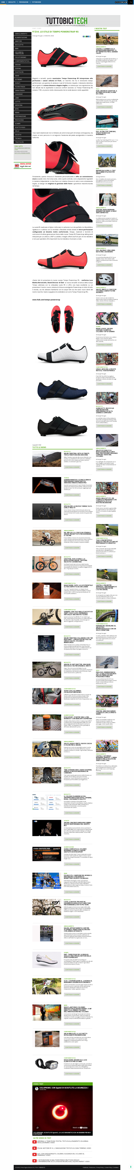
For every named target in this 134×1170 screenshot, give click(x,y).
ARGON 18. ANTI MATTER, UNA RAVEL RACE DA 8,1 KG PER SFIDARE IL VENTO (77, 665)
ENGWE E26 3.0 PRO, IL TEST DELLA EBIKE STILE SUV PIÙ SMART (106, 172)
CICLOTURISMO (20, 57)
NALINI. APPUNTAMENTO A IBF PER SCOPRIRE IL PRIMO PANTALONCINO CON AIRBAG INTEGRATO (77, 929)
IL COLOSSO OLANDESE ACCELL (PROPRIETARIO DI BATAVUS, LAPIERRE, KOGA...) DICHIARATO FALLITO (78, 797)
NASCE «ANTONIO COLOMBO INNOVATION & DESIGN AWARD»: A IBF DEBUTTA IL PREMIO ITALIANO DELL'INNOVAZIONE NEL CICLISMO (78, 1009)
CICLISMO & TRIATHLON (19, 53)
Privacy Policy (100, 1167)
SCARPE (17, 124)
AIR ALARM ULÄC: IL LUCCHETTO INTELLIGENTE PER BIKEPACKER (75, 1034)
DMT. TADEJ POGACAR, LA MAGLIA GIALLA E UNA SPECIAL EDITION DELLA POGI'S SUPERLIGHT (77, 955)
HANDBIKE (19, 94)
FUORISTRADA (20, 87)
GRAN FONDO (20, 91)
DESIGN (18, 65)
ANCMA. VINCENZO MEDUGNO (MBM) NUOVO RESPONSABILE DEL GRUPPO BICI (77, 824)
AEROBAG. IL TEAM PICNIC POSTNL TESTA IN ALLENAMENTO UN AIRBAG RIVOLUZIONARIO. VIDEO (62, 1142)
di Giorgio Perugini (37, 36)
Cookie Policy (108, 1167)
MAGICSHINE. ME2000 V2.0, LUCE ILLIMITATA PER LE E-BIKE (75, 1060)
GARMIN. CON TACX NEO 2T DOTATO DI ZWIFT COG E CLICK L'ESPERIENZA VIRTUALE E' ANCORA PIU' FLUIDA (78, 613)
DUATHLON (19, 72)
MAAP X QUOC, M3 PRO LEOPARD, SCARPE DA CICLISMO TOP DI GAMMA (105, 330)
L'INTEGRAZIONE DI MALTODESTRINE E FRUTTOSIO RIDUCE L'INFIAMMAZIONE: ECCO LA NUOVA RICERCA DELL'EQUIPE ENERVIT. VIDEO (63, 1161)
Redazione (92, 1167)
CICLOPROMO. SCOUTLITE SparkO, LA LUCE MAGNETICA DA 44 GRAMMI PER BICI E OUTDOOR (62, 1133)
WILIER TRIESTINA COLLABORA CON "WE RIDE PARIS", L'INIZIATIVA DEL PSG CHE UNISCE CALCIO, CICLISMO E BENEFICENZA (78, 640)
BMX (16, 49)
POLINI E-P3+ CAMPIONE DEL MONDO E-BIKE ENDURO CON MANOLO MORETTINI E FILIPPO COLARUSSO (78, 876)
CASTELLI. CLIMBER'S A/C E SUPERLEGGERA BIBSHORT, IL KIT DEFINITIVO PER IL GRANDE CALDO (107, 51)
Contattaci (116, 1167)
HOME (3, 2)
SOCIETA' (18, 135)
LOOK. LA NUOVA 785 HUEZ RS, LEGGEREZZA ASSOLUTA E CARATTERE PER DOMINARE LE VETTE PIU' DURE (77, 903)
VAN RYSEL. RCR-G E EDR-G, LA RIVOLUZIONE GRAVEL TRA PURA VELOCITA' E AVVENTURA (75, 560)
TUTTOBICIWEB (36, 2)
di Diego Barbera (100, 176)
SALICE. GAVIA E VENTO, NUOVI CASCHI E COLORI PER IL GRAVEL (78, 744)
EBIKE (17, 76)
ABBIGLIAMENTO (21, 34)
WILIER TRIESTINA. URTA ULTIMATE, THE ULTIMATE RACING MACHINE (77, 454)
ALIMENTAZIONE (21, 37)
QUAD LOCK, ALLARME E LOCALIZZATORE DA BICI (72, 691)
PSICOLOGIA (19, 120)
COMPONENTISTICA (22, 61)
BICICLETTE (11, 2)
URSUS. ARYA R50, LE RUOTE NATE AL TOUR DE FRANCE (106, 370)
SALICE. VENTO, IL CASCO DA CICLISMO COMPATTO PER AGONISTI (106, 290)
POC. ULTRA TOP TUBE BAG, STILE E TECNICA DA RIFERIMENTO (106, 132)
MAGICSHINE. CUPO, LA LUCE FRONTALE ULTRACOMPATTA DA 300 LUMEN (78, 586)
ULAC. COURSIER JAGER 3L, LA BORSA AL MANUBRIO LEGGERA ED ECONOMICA (78, 981)
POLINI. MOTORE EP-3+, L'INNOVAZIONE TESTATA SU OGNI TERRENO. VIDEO (64, 1148)
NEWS (17, 113)
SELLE (17, 131)
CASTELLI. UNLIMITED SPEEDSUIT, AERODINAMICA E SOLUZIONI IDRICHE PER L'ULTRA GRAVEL (106, 587)
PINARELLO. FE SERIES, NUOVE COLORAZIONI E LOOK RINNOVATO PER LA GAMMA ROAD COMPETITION (22, 149)
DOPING (18, 68)
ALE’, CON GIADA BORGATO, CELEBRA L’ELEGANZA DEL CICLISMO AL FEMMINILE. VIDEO (60, 1154)
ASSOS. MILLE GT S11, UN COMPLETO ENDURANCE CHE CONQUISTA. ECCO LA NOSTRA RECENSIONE (106, 500)
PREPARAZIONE (23, 2)
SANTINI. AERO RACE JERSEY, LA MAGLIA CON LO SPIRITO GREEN (106, 712)
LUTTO (17, 102)
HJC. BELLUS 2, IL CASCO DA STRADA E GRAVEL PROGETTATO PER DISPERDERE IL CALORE (77, 534)
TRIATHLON (19, 142)
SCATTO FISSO (20, 127)
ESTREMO (18, 79)
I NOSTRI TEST (101, 28)
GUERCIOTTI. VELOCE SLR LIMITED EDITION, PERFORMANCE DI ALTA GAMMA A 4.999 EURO (105, 410)
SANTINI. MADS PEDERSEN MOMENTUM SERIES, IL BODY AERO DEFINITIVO (106, 211)
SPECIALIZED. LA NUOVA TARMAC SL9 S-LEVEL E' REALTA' (78, 507)
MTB (17, 109)
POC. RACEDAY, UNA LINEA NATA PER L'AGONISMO (105, 251)
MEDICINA (18, 105)
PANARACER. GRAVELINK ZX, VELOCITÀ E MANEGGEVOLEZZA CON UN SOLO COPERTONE (106, 628)
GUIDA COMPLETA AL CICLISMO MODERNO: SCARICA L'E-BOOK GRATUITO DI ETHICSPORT (75, 850)
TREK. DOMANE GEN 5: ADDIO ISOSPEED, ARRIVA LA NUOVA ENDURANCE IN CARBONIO (78, 771)
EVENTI (17, 83)
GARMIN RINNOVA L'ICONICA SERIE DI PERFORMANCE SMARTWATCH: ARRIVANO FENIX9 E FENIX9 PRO (77, 481)
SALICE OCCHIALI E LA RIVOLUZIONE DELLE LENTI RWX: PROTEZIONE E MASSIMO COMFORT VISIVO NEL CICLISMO (107, 453)
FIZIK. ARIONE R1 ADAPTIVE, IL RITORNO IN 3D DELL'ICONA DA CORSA (106, 92)
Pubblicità (85, 1167)
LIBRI (17, 98)
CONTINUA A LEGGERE (72, 467)
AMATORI (18, 41)
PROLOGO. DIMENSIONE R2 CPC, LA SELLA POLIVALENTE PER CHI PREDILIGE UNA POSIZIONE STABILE (106, 674)
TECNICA (18, 138)
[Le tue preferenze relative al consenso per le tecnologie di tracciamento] (131, 1167)
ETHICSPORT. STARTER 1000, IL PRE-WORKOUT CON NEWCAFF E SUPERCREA (78, 718)
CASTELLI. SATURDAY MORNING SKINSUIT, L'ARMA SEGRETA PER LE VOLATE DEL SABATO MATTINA (106, 758)
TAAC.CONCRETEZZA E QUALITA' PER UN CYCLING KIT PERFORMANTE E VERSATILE (107, 541)
